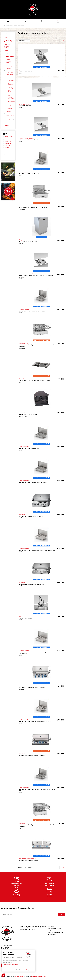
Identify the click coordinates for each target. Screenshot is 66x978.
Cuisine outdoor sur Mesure (10, 116)
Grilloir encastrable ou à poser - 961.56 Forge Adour (33, 207)
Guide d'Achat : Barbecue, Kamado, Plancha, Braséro (33, 926)
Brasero (6, 50)
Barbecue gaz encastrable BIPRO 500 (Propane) (32, 687)
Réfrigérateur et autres (11, 102)
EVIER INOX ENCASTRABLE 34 (27, 72)
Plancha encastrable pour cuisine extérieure (11, 90)
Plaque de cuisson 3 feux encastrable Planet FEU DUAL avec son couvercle (36, 276)
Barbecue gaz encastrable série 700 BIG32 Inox (31, 516)
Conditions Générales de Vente (55, 932)
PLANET (7, 145)
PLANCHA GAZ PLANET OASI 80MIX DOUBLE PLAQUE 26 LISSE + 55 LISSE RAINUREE (37, 652)
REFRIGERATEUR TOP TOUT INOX (28, 241)
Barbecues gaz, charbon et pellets (9, 41)
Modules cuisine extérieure (10, 67)
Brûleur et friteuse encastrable (11, 97)
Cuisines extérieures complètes (9, 61)
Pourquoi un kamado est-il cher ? (28, 929)
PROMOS (6, 37)
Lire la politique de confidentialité (10, 964)
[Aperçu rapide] (63, 49)
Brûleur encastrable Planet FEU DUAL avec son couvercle (34, 140)
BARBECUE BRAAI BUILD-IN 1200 (28, 414)
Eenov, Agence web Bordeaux (38, 976)
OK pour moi (29, 969)
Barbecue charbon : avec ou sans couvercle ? (31, 928)
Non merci (7, 969)
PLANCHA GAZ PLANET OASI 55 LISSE (29, 173)
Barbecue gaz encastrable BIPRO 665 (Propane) (32, 755)
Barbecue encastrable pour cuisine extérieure (11, 81)
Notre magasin (51, 926)
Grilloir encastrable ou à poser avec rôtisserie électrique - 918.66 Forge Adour (36, 345)
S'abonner (61, 914)
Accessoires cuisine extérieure (9, 110)
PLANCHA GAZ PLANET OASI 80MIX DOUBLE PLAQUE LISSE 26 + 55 (37, 550)
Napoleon (8, 143)
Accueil (5, 34)
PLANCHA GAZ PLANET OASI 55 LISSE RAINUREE (32, 311)
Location (6, 125)
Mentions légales (52, 934)
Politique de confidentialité (54, 928)
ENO (6, 139)
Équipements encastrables (9, 73)
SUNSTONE (8, 147)
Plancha (6, 53)
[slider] (3, 157)
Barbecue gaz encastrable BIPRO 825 (29, 860)
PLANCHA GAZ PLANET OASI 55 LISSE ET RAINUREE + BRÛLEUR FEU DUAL (37, 790)
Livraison (50, 930)
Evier (9, 105)
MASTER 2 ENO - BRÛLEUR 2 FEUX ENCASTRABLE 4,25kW (34, 380)
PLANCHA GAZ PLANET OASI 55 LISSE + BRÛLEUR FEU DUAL (35, 721)
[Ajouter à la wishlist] (63, 46)
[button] (3, 975)
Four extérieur (8, 120)
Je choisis (18, 969)
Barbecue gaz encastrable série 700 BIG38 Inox (31, 584)
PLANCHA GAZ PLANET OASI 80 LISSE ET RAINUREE (33, 482)
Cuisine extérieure (9, 56)
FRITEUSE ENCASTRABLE (26, 106)
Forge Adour (8, 141)
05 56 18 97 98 (4, 948)
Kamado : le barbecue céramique (7, 46)
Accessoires (7, 123)
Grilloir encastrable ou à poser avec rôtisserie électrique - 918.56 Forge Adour (36, 825)
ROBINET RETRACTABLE (25, 618)
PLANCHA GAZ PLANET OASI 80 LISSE (29, 448)
